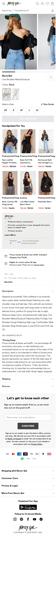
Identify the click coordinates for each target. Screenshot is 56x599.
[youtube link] (34, 519)
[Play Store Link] (28, 507)
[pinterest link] (21, 519)
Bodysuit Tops (7, 10)
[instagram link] (15, 519)
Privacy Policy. (37, 444)
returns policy (39, 265)
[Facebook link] (28, 519)
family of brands (14, 439)
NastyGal (7, 76)
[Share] (52, 10)
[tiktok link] (41, 519)
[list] (28, 43)
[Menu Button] (3, 3)
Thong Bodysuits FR (22, 10)
